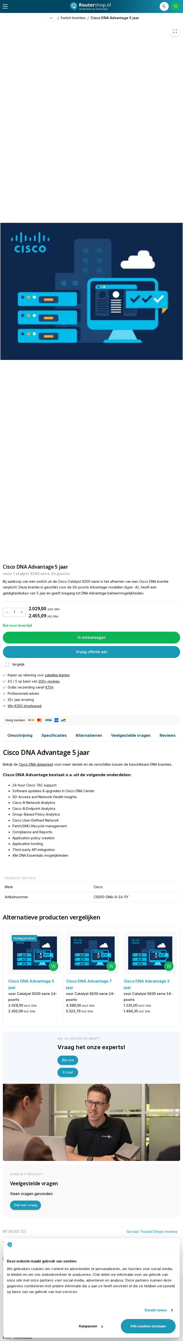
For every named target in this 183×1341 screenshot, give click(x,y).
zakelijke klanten (57, 675)
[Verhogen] (21, 612)
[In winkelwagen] (53, 966)
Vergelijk (18, 664)
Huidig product (24, 938)
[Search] (164, 6)
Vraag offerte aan (91, 651)
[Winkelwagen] (175, 6)
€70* (49, 687)
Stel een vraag (25, 1205)
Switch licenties (73, 18)
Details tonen (156, 1310)
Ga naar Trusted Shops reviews (152, 1231)
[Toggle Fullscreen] (175, 31)
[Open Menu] (5, 6)
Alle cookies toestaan (148, 1326)
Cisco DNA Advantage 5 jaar (115, 18)
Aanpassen (88, 1326)
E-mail (68, 1072)
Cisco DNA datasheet (36, 764)
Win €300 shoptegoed (24, 706)
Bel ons (68, 1060)
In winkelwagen (92, 637)
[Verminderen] (6, 612)
